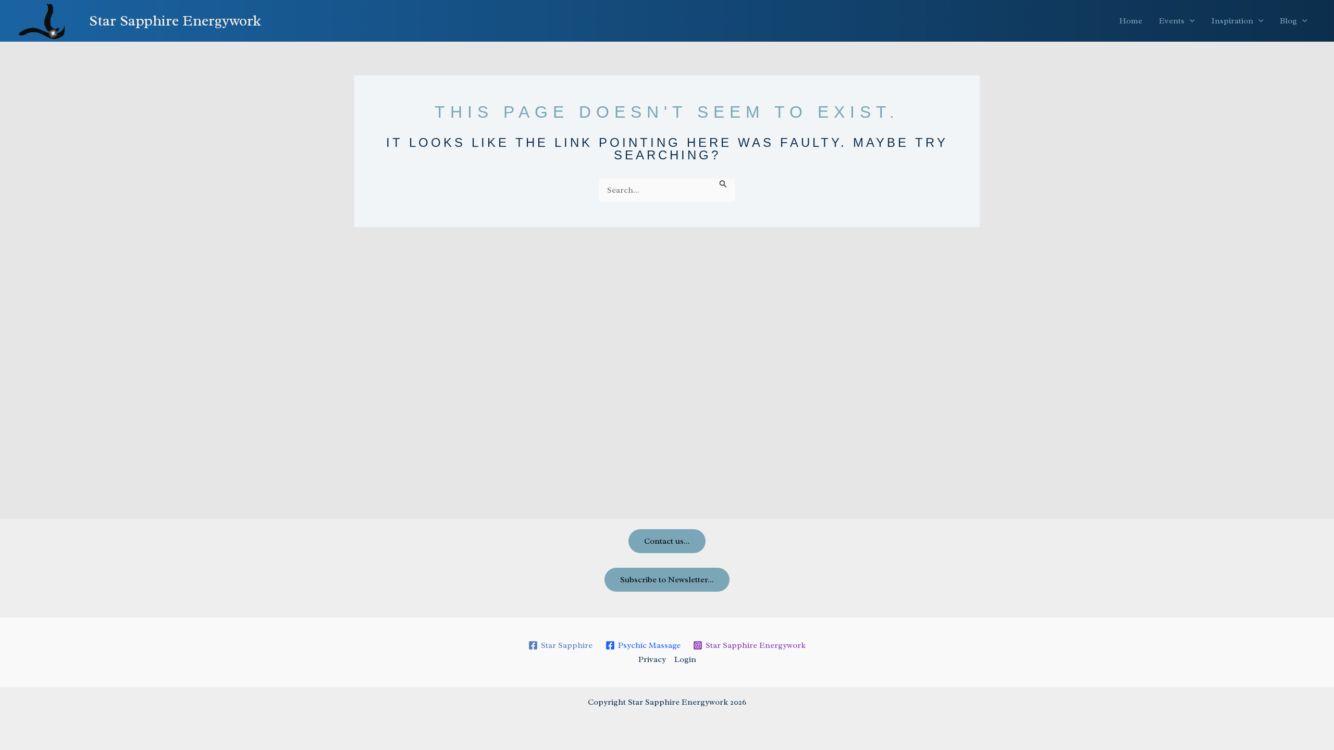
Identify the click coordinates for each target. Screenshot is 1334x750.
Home (1130, 21)
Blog (1288, 21)
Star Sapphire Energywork (175, 20)
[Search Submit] (723, 184)
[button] (1189, 21)
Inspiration (1232, 21)
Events (1171, 21)
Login (685, 659)
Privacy (652, 659)
